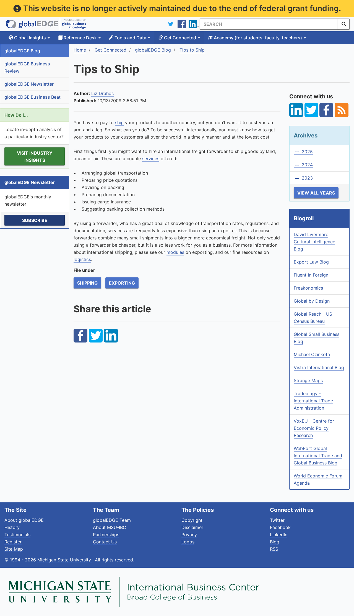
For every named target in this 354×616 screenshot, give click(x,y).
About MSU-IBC (109, 527)
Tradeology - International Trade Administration (313, 401)
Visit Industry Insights (35, 156)
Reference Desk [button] (80, 37)
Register (13, 542)
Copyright (191, 520)
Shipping (87, 283)
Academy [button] (257, 37)
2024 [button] (303, 165)
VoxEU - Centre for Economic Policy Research (314, 428)
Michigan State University (64, 560)
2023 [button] (303, 178)
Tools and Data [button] (130, 37)
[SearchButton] (344, 24)
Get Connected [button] (180, 37)
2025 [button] (303, 152)
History (12, 527)
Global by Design (312, 301)
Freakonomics (308, 288)
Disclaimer (192, 527)
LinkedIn (278, 534)
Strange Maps (308, 380)
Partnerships (106, 534)
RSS (274, 549)
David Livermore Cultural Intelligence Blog (314, 242)
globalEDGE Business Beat (32, 97)
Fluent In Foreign (311, 275)
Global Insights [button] (30, 37)
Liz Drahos (102, 93)
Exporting (122, 283)
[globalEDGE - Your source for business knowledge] (45, 24)
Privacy (189, 534)
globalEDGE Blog (22, 50)
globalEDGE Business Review (27, 67)
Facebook (280, 527)
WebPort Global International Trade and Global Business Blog (318, 456)
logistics (82, 259)
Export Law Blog (311, 262)
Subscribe (34, 220)
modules (175, 252)
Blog (274, 542)
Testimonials (17, 534)
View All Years (316, 193)
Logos (187, 542)
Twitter (277, 520)
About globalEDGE (24, 520)
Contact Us (105, 542)
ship (119, 122)
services (150, 158)
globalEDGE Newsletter (29, 84)
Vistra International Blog (319, 367)
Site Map (13, 549)
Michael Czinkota (312, 354)
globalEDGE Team (112, 520)
